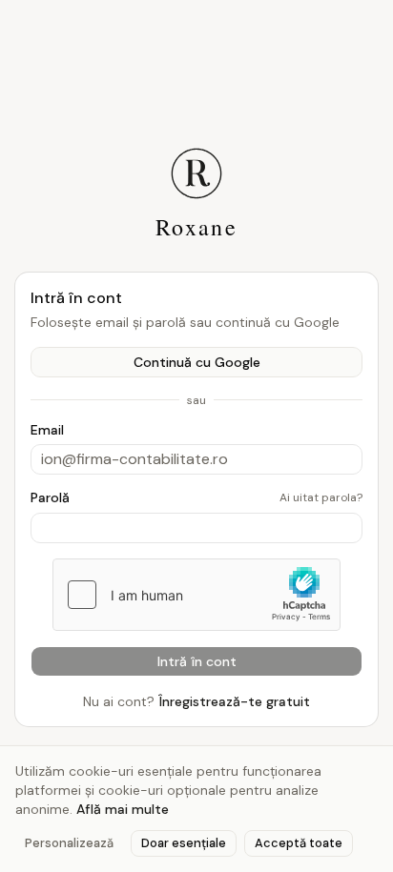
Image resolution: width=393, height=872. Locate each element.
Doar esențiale (183, 843)
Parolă (50, 497)
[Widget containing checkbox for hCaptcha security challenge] (196, 594)
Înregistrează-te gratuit (234, 701)
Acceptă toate (298, 843)
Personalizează (69, 843)
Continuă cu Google (197, 362)
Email (47, 429)
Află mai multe (122, 809)
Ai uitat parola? (320, 497)
